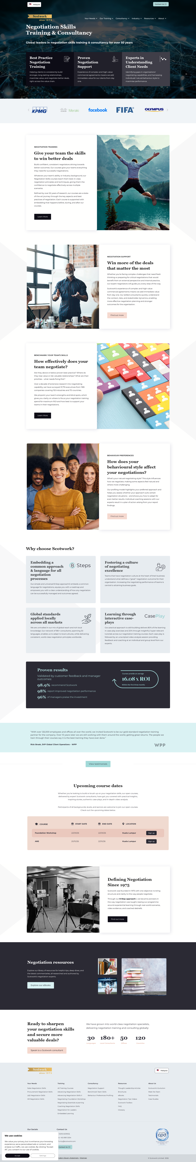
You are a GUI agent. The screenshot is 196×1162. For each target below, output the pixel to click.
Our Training (105, 18)
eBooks (121, 1095)
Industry (136, 18)
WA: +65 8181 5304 (64, 1138)
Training (61, 1083)
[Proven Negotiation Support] (98, 69)
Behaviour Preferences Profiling (100, 1095)
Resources (149, 18)
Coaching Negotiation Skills (69, 1106)
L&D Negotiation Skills (36, 1095)
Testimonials (153, 1095)
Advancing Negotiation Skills (69, 1092)
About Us (152, 1083)
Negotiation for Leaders (67, 1110)
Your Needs (90, 18)
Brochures (122, 1092)
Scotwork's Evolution (156, 1088)
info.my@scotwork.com (66, 1141)
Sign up (151, 833)
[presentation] (28, 110)
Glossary (121, 1110)
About (161, 18)
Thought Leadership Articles (129, 1088)
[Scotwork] (39, 1071)
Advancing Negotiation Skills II (70, 1095)
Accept (17, 1156)
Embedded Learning (66, 1114)
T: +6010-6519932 (63, 1134)
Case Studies (153, 1099)
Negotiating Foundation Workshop (72, 1099)
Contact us (159, 4)
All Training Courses (65, 1088)
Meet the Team (154, 1092)
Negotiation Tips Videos (127, 1099)
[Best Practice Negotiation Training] (50, 69)
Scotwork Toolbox (125, 1103)
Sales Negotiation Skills (36, 1088)
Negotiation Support (96, 1088)
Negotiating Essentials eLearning (71, 1103)
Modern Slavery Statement (68, 1158)
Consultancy (121, 18)
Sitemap (83, 1158)
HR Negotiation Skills (35, 1099)
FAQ (120, 1106)
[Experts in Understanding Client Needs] (146, 69)
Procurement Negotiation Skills (40, 1092)
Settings (42, 1156)
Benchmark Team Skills (97, 1092)
